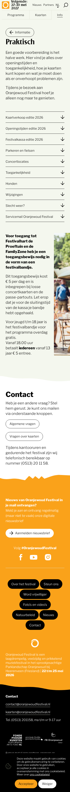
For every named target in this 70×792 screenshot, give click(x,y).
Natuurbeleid (25, 614)
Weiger (47, 783)
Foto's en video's (35, 604)
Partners (48, 4)
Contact (35, 625)
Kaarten (40, 15)
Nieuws (36, 4)
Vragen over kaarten (24, 436)
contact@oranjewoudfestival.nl (28, 704)
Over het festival (23, 583)
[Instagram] (48, 557)
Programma (15, 15)
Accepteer (26, 783)
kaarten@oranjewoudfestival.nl (28, 711)
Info (60, 15)
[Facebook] (20, 557)
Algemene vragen (22, 423)
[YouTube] (33, 557)
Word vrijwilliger (35, 594)
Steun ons (51, 583)
